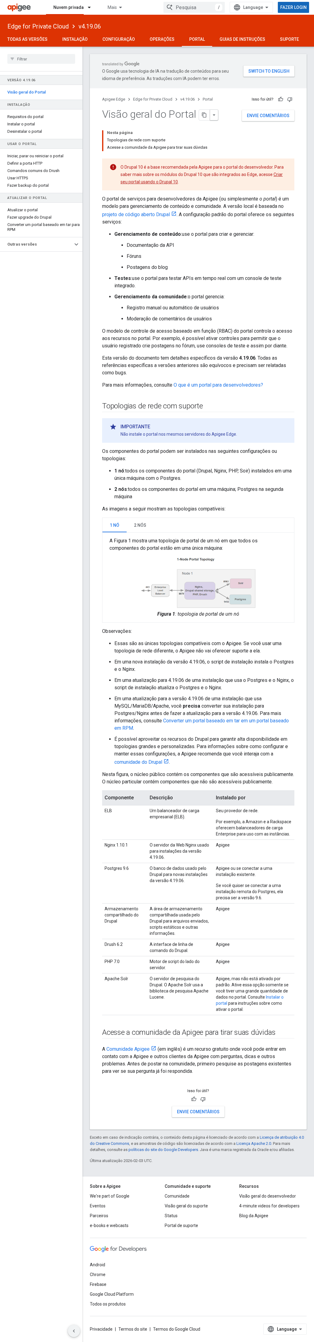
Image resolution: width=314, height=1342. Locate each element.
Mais (112, 7)
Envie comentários (268, 115)
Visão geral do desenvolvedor (267, 1196)
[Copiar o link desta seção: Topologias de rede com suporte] (209, 406)
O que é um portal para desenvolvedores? (218, 385)
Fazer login (293, 7)
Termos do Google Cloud (176, 1329)
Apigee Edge (113, 99)
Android (97, 1264)
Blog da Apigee (253, 1215)
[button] (36, 244)
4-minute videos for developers (269, 1205)
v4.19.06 (89, 26)
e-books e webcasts (109, 1225)
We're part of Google (109, 1196)
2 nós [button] (140, 525)
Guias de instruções (242, 39)
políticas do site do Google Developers (163, 1149)
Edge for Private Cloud (38, 26)
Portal (197, 39)
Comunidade (177, 1196)
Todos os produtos (108, 1304)
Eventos (97, 1205)
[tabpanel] (198, 577)
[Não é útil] (289, 99)
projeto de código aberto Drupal (136, 214)
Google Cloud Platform (112, 1294)
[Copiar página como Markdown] (204, 115)
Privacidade (101, 1329)
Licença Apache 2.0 (253, 1143)
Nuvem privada (68, 7)
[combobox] (194, 7)
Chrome (97, 1274)
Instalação (75, 39)
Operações (162, 39)
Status (171, 1215)
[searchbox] (41, 59)
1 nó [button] (114, 525)
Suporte (289, 39)
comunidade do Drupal (138, 762)
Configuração (118, 39)
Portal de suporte (181, 1225)
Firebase (98, 1284)
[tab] (114, 525)
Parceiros (99, 1215)
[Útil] (280, 99)
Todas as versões (27, 39)
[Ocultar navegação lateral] (74, 1331)
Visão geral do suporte (186, 1205)
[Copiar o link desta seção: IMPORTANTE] (156, 426)
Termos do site (132, 1329)
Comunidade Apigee (128, 1049)
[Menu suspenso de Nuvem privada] (92, 7)
